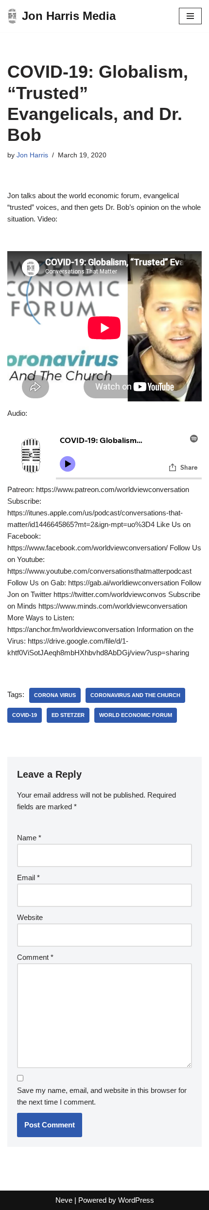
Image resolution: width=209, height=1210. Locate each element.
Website (30, 917)
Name (29, 838)
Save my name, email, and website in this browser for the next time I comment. (102, 1096)
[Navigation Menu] (190, 16)
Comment (35, 957)
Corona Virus (55, 695)
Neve (63, 1200)
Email (28, 877)
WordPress (136, 1200)
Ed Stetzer (68, 715)
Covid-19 (24, 715)
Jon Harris (32, 155)
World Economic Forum (135, 715)
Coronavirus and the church (135, 695)
